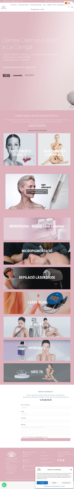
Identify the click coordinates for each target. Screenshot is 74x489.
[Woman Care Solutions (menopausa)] (37, 229)
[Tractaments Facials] (20, 149)
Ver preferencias (66, 482)
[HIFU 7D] (37, 372)
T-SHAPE (44, 452)
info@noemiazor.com (18, 1)
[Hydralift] (37, 350)
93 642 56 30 (8, 1)
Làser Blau (44, 459)
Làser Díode (45, 455)
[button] (71, 469)
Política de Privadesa (39, 437)
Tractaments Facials (47, 462)
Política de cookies (47, 486)
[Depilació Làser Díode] (37, 278)
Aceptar (42, 482)
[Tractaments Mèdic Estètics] (54, 149)
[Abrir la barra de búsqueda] (68, 7)
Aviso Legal (62, 486)
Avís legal (32, 437)
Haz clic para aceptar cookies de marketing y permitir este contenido (37, 191)
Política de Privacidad (56, 486)
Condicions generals (21, 479)
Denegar (54, 482)
